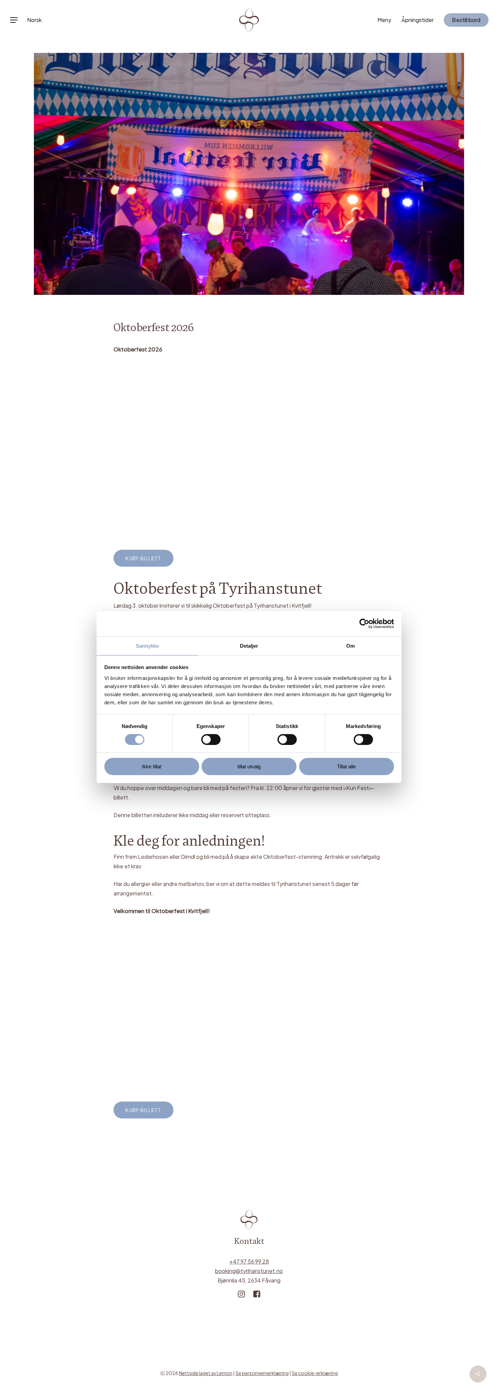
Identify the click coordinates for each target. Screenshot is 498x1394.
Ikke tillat (151, 766)
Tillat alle (346, 766)
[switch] (211, 739)
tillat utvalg (249, 766)
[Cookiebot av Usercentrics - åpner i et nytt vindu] (364, 624)
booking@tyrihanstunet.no (249, 1270)
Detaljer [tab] (249, 645)
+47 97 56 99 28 (249, 1261)
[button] (13, 20)
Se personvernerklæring (262, 1373)
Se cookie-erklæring (315, 1373)
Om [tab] (350, 645)
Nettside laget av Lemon (205, 1373)
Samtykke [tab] (147, 645)
